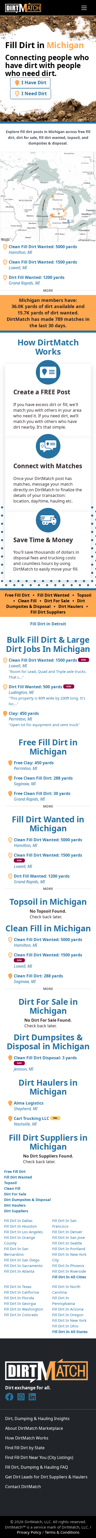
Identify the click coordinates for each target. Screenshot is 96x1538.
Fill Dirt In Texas (17, 1286)
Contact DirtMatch (23, 1486)
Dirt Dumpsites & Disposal (45, 603)
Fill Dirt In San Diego (22, 1260)
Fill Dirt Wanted (53, 595)
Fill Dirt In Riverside (69, 1271)
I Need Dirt (33, 93)
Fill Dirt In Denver (67, 1231)
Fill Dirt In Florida (19, 1297)
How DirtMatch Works (26, 1438)
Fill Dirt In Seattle (67, 1243)
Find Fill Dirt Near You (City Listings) (39, 1457)
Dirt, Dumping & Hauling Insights (37, 1418)
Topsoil (84, 595)
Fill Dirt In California (21, 1292)
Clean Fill (27, 601)
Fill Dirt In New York (69, 1320)
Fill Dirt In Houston (20, 1226)
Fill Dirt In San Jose (68, 1237)
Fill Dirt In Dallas (18, 1220)
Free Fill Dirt (17, 595)
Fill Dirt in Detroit (48, 624)
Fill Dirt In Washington (23, 1309)
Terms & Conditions (62, 1532)
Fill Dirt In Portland (68, 1248)
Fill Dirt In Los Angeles (23, 1231)
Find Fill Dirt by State (25, 1447)
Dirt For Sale (56, 601)
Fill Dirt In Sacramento (23, 1265)
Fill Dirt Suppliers (48, 612)
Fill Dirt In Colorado (21, 1314)
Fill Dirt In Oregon (67, 1314)
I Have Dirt (33, 82)
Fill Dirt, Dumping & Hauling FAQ (36, 1467)
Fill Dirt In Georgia (20, 1303)
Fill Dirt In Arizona (67, 1309)
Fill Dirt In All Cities (69, 1276)
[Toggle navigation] (84, 8)
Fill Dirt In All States (70, 1331)
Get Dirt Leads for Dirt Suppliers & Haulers (46, 1477)
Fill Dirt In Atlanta (19, 1271)
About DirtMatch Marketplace (34, 1428)
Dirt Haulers (70, 606)
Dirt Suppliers (16, 1210)
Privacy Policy (29, 1532)
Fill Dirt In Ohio (65, 1326)
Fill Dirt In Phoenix (68, 1265)
